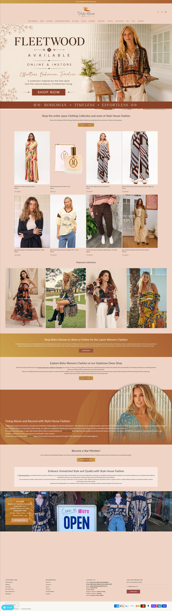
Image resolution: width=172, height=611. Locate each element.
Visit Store (86, 378)
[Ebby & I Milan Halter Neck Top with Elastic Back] (104, 157)
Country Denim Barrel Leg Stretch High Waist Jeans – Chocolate (101, 250)
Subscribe (133, 591)
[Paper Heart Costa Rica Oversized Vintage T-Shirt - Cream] (68, 221)
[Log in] (162, 12)
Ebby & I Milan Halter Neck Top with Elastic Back (98, 186)
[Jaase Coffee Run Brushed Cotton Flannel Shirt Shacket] (140, 221)
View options (17, 191)
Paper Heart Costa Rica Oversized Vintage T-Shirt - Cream (64, 250)
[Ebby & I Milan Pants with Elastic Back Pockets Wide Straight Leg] (140, 157)
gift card (30, 436)
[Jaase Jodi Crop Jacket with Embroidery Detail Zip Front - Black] (32, 221)
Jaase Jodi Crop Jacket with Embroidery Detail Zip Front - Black (29, 250)
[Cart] (166, 12)
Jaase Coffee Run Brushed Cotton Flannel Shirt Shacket (135, 250)
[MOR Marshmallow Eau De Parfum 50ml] (68, 157)
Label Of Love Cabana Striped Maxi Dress (24, 186)
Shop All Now (86, 125)
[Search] (158, 12)
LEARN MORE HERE (86, 460)
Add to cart (53, 191)
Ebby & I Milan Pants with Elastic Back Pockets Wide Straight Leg (137, 186)
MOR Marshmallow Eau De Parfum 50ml (60, 186)
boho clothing (67, 431)
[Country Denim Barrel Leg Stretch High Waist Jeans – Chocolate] (104, 221)
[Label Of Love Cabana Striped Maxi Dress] (32, 157)
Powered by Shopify (26, 608)
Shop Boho (86, 350)
